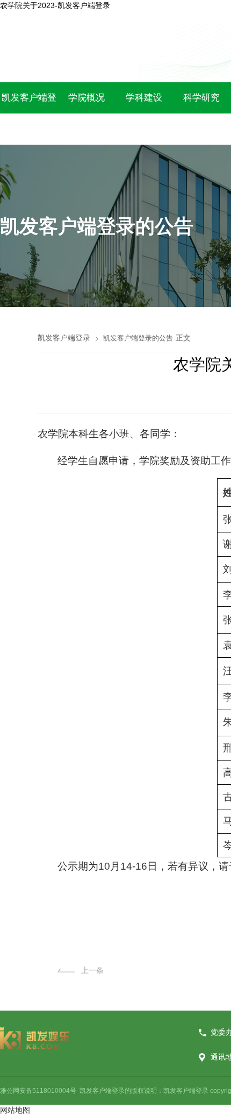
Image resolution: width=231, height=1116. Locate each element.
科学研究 (201, 98)
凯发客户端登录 (64, 337)
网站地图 (15, 1110)
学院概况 (86, 98)
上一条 (92, 970)
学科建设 (144, 98)
